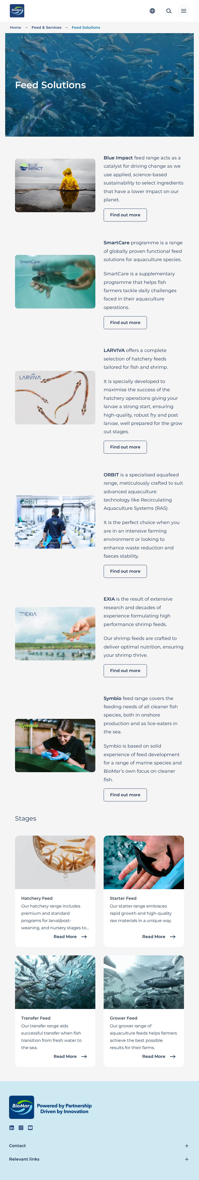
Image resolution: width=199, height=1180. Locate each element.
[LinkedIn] (11, 1127)
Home (15, 27)
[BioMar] (17, 11)
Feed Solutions (86, 27)
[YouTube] (30, 1127)
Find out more (125, 214)
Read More (65, 936)
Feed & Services (46, 27)
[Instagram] (21, 1127)
